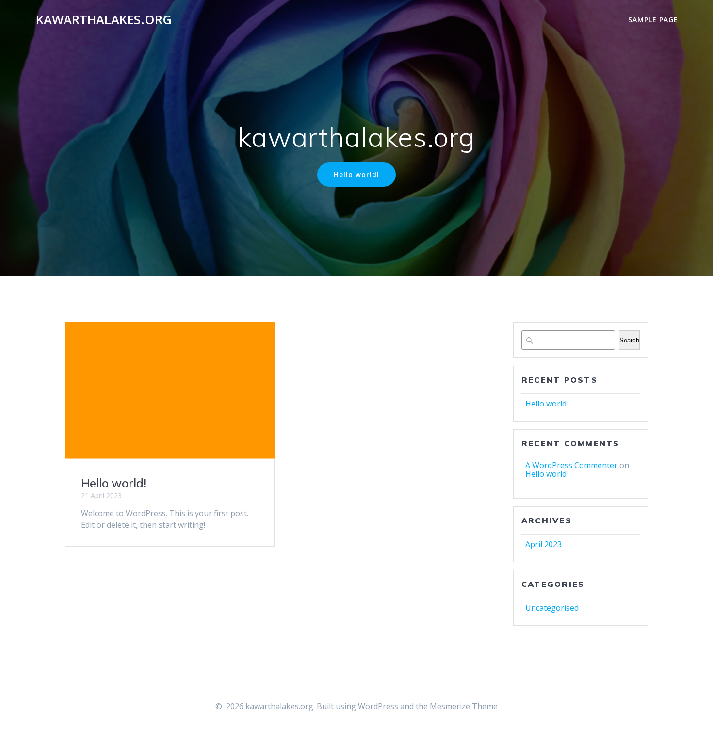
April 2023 (543, 544)
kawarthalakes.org (104, 20)
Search (629, 340)
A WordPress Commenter (571, 465)
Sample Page (653, 19)
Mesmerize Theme (464, 706)
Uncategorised (552, 607)
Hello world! (356, 174)
